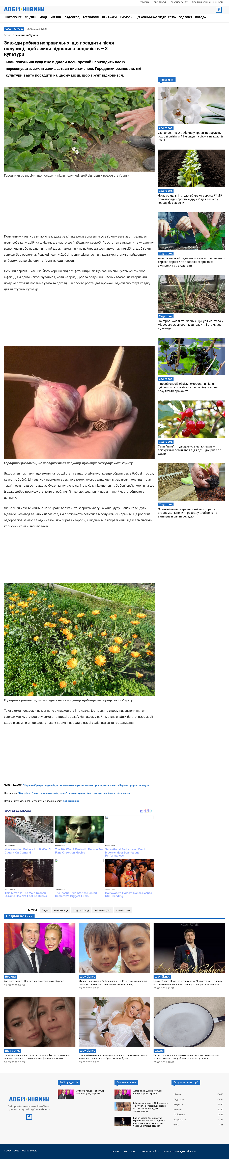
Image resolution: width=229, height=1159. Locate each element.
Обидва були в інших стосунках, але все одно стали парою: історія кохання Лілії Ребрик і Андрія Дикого (113, 1057)
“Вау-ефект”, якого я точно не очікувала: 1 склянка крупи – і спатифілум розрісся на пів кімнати (74, 793)
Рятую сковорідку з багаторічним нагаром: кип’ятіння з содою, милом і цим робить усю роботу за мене (186, 1057)
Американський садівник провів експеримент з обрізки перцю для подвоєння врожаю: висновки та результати (191, 261)
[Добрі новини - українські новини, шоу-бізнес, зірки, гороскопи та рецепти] (24, 9)
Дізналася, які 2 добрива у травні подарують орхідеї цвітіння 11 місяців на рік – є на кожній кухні (190, 136)
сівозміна (123, 910)
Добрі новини (71, 800)
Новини (10, 976)
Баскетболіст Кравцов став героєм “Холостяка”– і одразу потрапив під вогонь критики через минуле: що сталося (188, 983)
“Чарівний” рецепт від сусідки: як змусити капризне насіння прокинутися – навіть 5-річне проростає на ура (86, 785)
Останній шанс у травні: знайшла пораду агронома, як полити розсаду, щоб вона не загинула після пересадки (187, 512)
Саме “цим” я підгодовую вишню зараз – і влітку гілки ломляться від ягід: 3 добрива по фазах (189, 450)
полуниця (61, 910)
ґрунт (45, 910)
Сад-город (14, 29)
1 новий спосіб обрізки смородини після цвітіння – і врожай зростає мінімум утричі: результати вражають (188, 387)
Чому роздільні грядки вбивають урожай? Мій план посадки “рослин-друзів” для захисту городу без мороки (190, 199)
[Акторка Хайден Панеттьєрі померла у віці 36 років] (39, 948)
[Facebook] (219, 10)
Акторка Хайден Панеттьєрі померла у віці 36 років (34, 981)
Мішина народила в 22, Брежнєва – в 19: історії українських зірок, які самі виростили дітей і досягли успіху (113, 983)
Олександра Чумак (25, 35)
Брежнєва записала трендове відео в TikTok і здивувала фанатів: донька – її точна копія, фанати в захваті (37, 1057)
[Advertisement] (79, 206)
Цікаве (159, 1050)
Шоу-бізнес (87, 976)
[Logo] (29, 1099)
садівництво (102, 910)
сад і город (81, 910)
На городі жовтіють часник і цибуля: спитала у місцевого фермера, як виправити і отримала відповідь (190, 324)
